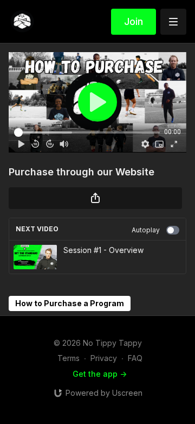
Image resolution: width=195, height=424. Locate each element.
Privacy (103, 358)
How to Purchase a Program (69, 303)
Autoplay (146, 230)
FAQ (135, 358)
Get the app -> (100, 373)
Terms (68, 358)
